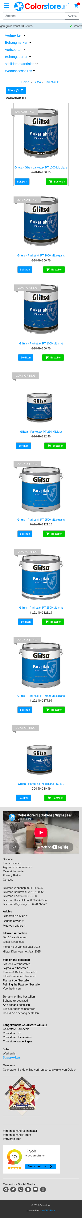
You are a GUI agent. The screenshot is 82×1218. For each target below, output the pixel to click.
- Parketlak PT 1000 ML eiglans (41, 255)
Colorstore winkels (34, 1025)
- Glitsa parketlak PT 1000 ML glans (41, 167)
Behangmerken (16, 42)
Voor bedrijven (12, 988)
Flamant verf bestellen (16, 980)
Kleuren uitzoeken (15, 933)
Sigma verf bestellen (15, 968)
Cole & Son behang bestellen (21, 1013)
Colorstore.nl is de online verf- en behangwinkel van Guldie (39, 1069)
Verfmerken (14, 35)
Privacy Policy (12, 875)
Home (25, 82)
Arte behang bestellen (16, 1004)
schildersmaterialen (20, 64)
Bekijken (22, 181)
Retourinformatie (13, 871)
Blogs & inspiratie (13, 941)
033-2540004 (38, 900)
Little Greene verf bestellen (19, 976)
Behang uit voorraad (15, 1000)
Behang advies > (13, 920)
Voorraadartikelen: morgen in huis (43, 26)
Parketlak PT (53, 82)
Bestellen (59, 181)
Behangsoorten (16, 57)
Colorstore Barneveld (16, 1029)
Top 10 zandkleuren (15, 937)
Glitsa (37, 82)
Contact (8, 879)
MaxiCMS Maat (47, 1210)
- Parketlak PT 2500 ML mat (41, 607)
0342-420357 (35, 887)
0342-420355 (36, 891)
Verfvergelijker (12, 1138)
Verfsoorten (14, 50)
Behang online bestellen (19, 996)
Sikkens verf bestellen (16, 964)
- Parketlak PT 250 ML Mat (41, 431)
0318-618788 (28, 895)
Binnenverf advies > (15, 915)
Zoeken (72, 15)
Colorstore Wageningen (17, 1041)
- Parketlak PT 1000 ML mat (41, 343)
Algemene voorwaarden (17, 867)
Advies (7, 911)
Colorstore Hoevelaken (17, 1037)
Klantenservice (12, 863)
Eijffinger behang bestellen (19, 1008)
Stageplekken (11, 1057)
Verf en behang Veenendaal (20, 1130)
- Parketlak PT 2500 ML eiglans (41, 519)
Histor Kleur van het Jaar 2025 (22, 951)
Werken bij (9, 1053)
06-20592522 (39, 904)
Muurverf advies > (14, 925)
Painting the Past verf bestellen (22, 984)
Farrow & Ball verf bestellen (20, 972)
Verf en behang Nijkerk (17, 1134)
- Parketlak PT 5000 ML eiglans (41, 695)
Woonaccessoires (18, 71)
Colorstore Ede (12, 1033)
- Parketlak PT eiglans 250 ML (41, 783)
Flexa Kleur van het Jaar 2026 (21, 946)
